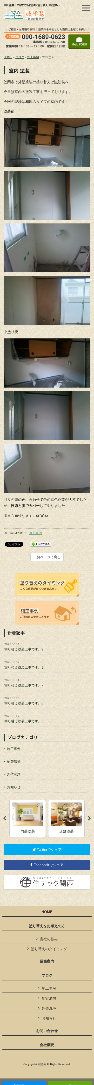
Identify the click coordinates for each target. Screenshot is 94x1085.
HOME (8, 57)
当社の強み (49, 939)
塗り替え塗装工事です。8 (23, 665)
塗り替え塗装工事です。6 (23, 701)
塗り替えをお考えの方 (47, 926)
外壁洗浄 (13, 774)
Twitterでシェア (49, 850)
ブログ (19, 57)
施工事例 (33, 57)
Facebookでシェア (48, 865)
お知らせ (13, 787)
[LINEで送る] (40, 544)
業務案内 (47, 961)
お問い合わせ (47, 1031)
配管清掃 (13, 762)
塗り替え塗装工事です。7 (23, 683)
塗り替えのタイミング (49, 949)
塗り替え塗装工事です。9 (23, 647)
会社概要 (47, 1045)
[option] (27, 818)
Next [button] (89, 818)
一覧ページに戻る (47, 557)
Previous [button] (4, 818)
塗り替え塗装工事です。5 (23, 719)
